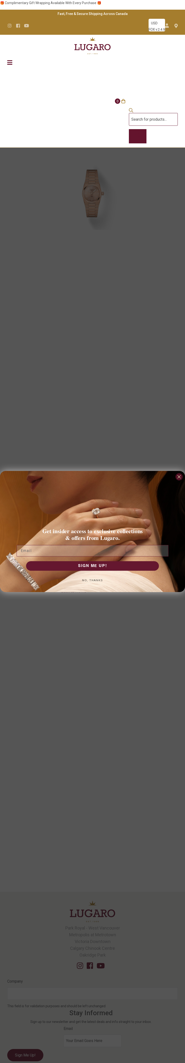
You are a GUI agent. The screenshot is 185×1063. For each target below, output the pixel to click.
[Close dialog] (179, 477)
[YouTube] (26, 25)
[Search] (137, 136)
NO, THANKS (92, 580)
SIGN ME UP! (92, 566)
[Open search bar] (131, 111)
